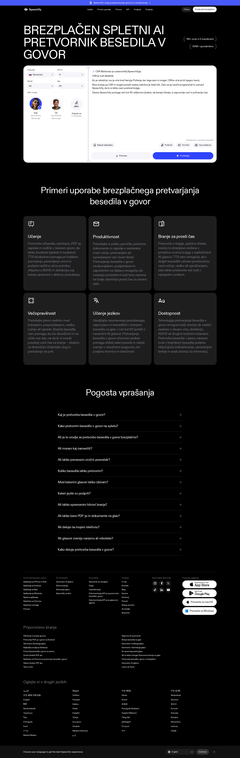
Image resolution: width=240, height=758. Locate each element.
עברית (25, 731)
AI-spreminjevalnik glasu (132, 651)
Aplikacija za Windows (32, 593)
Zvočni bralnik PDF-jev (32, 655)
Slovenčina (175, 722)
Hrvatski (76, 726)
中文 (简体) (126, 691)
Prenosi (26, 609)
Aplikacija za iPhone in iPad (34, 582)
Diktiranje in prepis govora (34, 636)
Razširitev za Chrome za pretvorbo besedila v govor (45, 659)
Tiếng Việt (126, 717)
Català (173, 731)
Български (76, 722)
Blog (124, 589)
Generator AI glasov (64, 582)
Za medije (126, 609)
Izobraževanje (95, 589)
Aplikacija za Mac (30, 589)
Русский (174, 708)
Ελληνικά (125, 726)
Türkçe (75, 717)
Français (76, 699)
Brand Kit (126, 613)
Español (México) (129, 713)
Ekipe (91, 585)
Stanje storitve (128, 605)
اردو (74, 735)
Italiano (75, 704)
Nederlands (176, 695)
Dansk (124, 695)
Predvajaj (184, 155)
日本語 (125, 704)
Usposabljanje (205, 145)
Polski (75, 708)
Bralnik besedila (64, 329)
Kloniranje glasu (63, 589)
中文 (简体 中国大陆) (32, 695)
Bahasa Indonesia (80, 731)
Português (27, 722)
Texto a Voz (28, 667)
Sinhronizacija (62, 585)
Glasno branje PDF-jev (32, 663)
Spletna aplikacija (30, 597)
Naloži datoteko (105, 145)
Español (75, 713)
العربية (26, 691)
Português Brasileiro (130, 708)
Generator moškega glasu (133, 643)
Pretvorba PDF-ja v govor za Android (39, 640)
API (127, 9)
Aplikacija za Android (32, 585)
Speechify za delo (63, 593)
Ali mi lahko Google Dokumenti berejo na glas (141, 655)
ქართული (126, 722)
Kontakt (125, 585)
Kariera (125, 593)
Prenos (119, 9)
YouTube (185, 145)
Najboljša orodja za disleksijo (35, 647)
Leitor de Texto (128, 667)
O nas (124, 582)
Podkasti (168, 145)
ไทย (25, 717)
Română (174, 717)
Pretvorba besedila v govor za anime (38, 651)
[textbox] (152, 100)
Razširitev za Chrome (32, 601)
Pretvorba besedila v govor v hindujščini (139, 659)
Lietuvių (174, 726)
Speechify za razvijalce (98, 582)
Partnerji (125, 597)
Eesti (25, 726)
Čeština (75, 695)
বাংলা (123, 731)
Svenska (174, 713)
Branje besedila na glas (131, 640)
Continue (203, 752)
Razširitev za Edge (31, 605)
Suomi (124, 699)
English (26, 699)
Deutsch (174, 699)
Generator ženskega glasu (34, 643)
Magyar (75, 691)
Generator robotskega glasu (134, 647)
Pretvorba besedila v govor (34, 578)
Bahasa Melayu (29, 735)
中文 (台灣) (175, 691)
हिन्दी (25, 704)
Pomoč (125, 601)
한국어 (174, 704)
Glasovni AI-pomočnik (131, 636)
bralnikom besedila (181, 343)
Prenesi (123, 155)
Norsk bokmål (29, 708)
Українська (27, 713)
